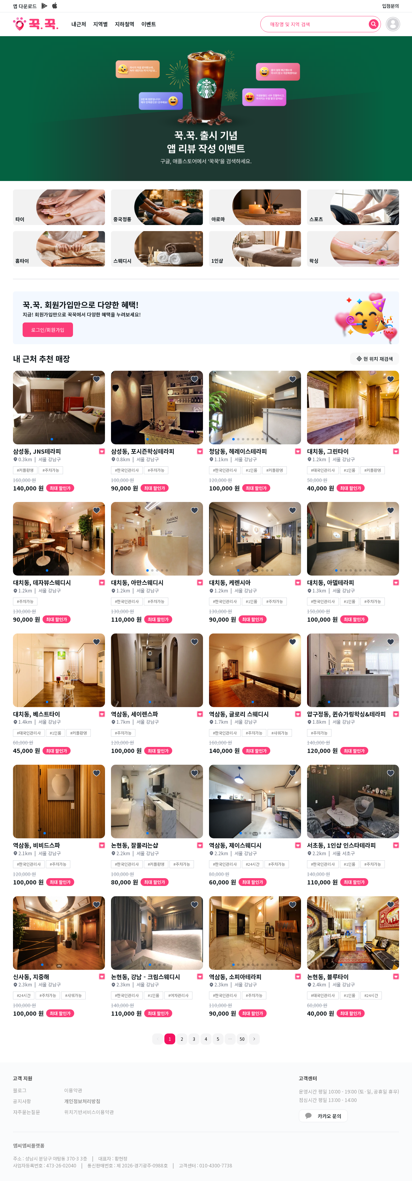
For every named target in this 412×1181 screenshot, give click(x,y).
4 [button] (206, 1039)
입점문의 (390, 5)
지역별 (100, 24)
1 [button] (170, 1039)
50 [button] (242, 1039)
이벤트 (148, 24)
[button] (230, 1038)
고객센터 (308, 1078)
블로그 (20, 1090)
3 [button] (194, 1039)
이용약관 (73, 1090)
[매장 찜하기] (96, 379)
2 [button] (182, 1039)
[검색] (374, 24)
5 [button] (218, 1039)
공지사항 (22, 1101)
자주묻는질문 (26, 1112)
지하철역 (124, 24)
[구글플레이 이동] (44, 6)
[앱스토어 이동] (54, 6)
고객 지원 (22, 1078)
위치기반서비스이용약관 (89, 1112)
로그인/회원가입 (48, 329)
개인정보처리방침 (82, 1101)
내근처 (78, 24)
